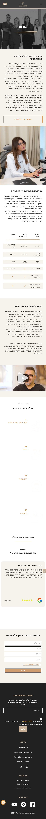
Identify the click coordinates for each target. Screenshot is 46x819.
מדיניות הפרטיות (27, 721)
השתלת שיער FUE (23, 784)
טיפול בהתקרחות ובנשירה (23, 788)
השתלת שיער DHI (23, 780)
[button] (41, 4)
